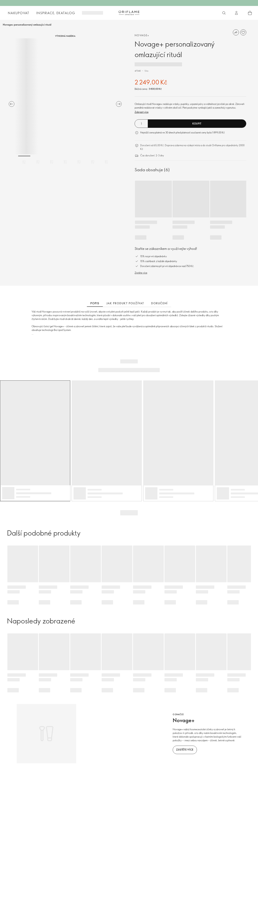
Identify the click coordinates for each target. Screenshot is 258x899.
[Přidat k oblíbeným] (243, 32)
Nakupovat (18, 13)
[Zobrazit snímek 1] (24, 162)
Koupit (196, 123)
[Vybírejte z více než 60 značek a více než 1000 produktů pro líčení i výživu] (224, 13)
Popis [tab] (94, 303)
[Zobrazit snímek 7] (106, 162)
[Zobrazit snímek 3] (51, 162)
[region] (65, 96)
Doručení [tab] (159, 303)
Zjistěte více (141, 272)
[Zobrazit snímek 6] (93, 162)
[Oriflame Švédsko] (129, 13)
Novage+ (142, 35)
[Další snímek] (119, 104)
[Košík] (250, 13)
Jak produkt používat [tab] (125, 303)
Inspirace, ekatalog (55, 13)
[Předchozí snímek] (11, 104)
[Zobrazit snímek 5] (79, 162)
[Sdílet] (236, 32)
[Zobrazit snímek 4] (65, 162)
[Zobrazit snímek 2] (38, 162)
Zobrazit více (141, 112)
